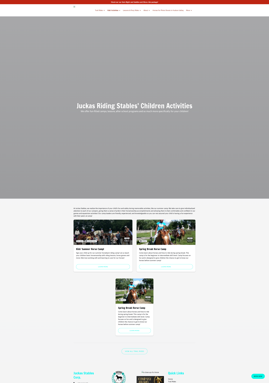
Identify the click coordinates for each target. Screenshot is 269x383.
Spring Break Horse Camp (152, 249)
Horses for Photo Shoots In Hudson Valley (168, 10)
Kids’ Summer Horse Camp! (90, 249)
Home (170, 379)
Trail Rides (172, 381)
